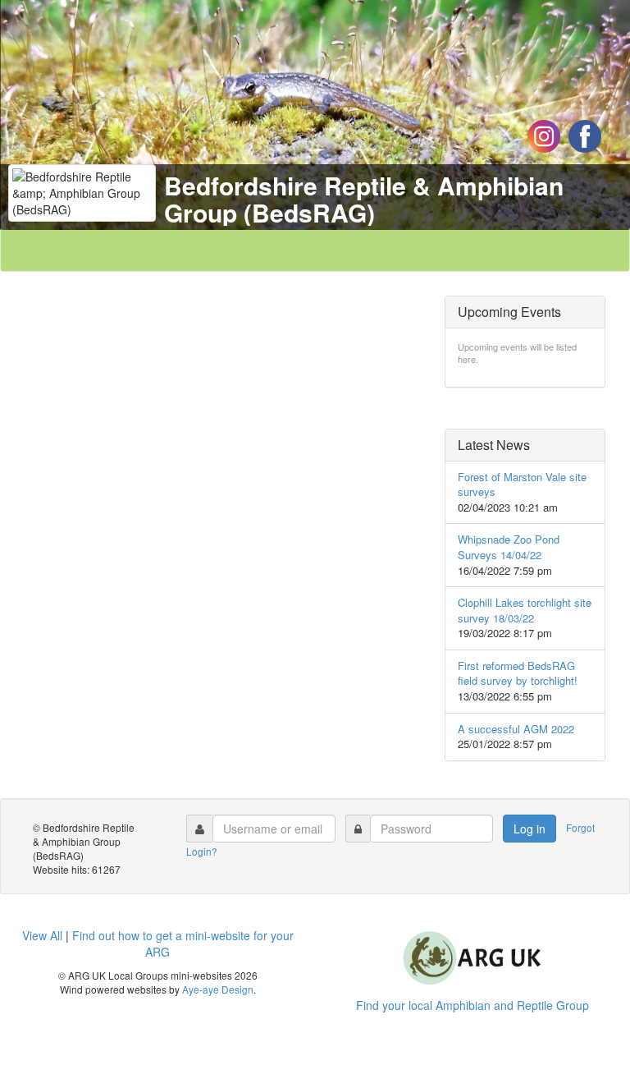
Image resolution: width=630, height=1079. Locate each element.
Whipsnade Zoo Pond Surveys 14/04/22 (508, 546)
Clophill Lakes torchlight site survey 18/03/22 (524, 610)
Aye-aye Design (217, 989)
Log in (530, 828)
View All (42, 935)
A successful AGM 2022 (516, 729)
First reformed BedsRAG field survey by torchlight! (518, 673)
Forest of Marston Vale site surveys (522, 484)
